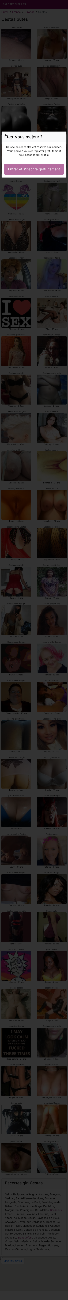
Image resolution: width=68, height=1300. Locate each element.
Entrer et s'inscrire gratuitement (34, 169)
